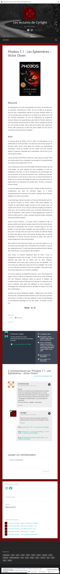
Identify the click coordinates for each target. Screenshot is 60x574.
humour (39, 555)
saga (47, 338)
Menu (7, 40)
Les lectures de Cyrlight (30, 22)
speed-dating (44, 347)
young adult (47, 340)
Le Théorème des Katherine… (31, 523)
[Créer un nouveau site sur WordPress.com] (30, 1)
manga (32, 557)
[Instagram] (31, 30)
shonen (9, 560)
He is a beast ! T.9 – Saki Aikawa (45, 360)
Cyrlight (23, 413)
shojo (4, 560)
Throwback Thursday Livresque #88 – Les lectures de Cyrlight (33, 438)
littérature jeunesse (14, 557)
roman (49, 337)
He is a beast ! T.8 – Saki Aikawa (45, 355)
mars (46, 344)
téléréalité (51, 347)
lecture (50, 555)
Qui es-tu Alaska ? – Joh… (30, 526)
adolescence (6, 555)
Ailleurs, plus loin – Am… (30, 528)
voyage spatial (44, 349)
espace (42, 344)
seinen (52, 557)
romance (42, 338)
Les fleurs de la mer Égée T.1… (32, 534)
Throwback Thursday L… (14, 523)
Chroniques (43, 337)
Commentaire (45, 471)
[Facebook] (28, 30)
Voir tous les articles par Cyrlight (22, 344)
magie (26, 557)
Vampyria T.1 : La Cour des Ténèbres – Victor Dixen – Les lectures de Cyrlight (33, 432)
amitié (12, 555)
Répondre (49, 384)
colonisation (47, 342)
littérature (5, 557)
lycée (22, 557)
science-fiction (50, 346)
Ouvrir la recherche (56, 40)
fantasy (33, 555)
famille (27, 555)
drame (22, 555)
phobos (50, 344)
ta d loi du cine (23, 384)
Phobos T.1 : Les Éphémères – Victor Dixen (30, 53)
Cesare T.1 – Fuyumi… (29, 531)
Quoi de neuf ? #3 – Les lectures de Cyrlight (35, 427)
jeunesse (45, 555)
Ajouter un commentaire (43, 376)
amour (42, 342)
